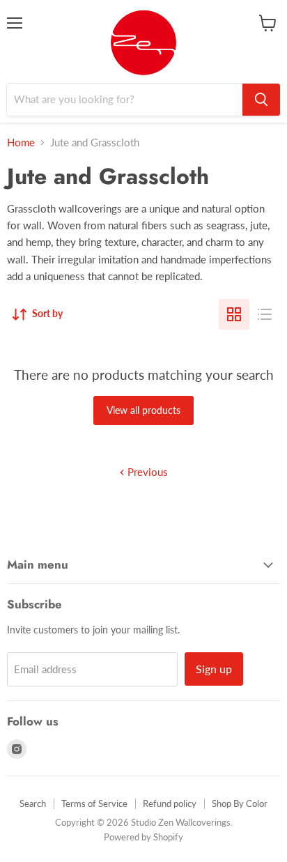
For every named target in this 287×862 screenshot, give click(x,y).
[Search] (261, 100)
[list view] (264, 314)
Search (33, 803)
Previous (146, 471)
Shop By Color (239, 803)
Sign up (214, 668)
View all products (143, 410)
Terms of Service (94, 803)
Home (21, 142)
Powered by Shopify (143, 836)
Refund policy (169, 803)
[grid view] (234, 314)
